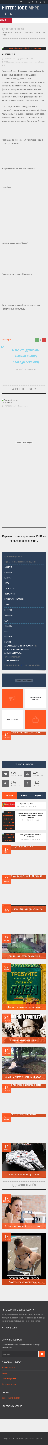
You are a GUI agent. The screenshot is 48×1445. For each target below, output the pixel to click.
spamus (22, 59)
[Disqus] (24, 492)
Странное (8, 572)
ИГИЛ (6, 62)
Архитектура (6, 340)
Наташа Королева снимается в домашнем (25, 732)
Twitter (21, 2)
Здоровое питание (9, 1384)
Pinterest (33, 2)
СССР (6, 631)
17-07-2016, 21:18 (10, 59)
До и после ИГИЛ (24, 846)
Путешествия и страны (14, 599)
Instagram (40, 2)
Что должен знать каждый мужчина (30, 836)
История (8, 610)
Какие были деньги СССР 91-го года (24, 875)
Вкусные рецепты (8, 1367)
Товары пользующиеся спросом (24, 1007)
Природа (8, 637)
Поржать (8, 642)
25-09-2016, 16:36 (25, 806)
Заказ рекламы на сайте (11, 1398)
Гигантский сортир (7, 403)
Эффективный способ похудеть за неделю (25, 1226)
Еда (6, 621)
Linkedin (29, 2)
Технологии (9, 594)
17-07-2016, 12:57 (10, 406)
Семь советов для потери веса (24, 1282)
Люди (6, 583)
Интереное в (20, 8)
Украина (8, 626)
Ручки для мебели (11, 660)
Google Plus (36, 2)
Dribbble (44, 2)
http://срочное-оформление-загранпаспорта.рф (16, 651)
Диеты (4, 1373)
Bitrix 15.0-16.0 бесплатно (24, 1114)
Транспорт (9, 615)
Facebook (25, 2)
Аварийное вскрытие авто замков (19, 646)
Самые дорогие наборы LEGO (24, 1174)
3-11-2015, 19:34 (29, 820)
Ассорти (8, 567)
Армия (7, 605)
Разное (7, 578)
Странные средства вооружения (24, 955)
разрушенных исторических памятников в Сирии (26, 62)
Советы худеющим (9, 1379)
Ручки (22, 665)
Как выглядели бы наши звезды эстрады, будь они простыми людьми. (30, 815)
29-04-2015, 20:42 (29, 839)
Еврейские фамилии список (24, 1040)
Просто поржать (26, 804)
